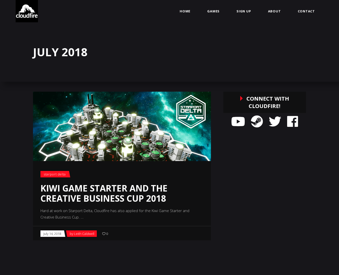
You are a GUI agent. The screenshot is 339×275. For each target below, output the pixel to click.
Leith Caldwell (84, 233)
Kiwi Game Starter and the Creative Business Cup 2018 (104, 193)
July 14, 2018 (52, 233)
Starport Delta (55, 174)
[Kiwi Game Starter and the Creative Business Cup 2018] (122, 126)
